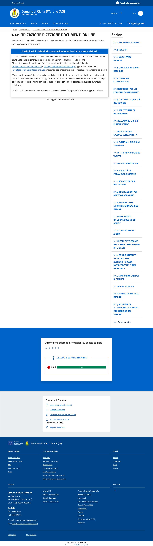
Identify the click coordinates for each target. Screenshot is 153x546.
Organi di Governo (14, 457)
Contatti (81, 515)
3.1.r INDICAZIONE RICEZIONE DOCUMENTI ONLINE (50, 29)
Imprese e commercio (50, 468)
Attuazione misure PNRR (86, 519)
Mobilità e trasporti (49, 472)
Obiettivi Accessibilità (85, 505)
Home (15, 29)
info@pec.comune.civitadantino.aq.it (28, 69)
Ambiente (46, 457)
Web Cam (81, 522)
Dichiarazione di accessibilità (88, 501)
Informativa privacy (85, 494)
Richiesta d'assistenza (51, 501)
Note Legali (82, 498)
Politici (10, 472)
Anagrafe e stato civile (50, 461)
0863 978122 (16, 511)
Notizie (115, 457)
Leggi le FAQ (47, 491)
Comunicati (117, 461)
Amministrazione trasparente (88, 491)
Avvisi (115, 464)
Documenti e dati (13, 468)
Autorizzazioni (47, 464)
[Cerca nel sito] (140, 13)
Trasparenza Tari (24, 29)
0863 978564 (17, 515)
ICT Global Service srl (81, 545)
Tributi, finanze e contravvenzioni (54, 479)
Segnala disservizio (49, 498)
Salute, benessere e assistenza (54, 475)
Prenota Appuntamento (51, 494)
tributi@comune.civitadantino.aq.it (60, 66)
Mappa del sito (31, 535)
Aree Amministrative (15, 461)
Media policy (12, 535)
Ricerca (80, 512)
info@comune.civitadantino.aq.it (27, 66)
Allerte (115, 468)
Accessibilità (82, 508)
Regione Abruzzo (18, 3)
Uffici (9, 464)
